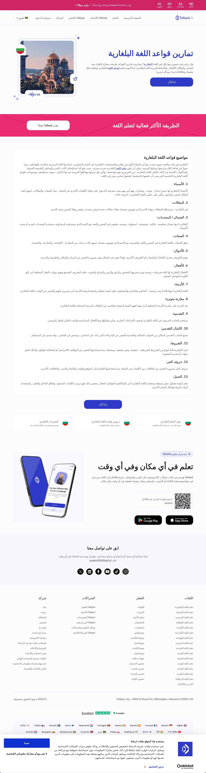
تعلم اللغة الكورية (185, 673)
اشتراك (59, 17)
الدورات (140, 612)
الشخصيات (139, 622)
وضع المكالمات (137, 637)
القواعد (141, 607)
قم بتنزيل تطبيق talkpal (175, 454)
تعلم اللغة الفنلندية (184, 648)
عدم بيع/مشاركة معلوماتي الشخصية (29, 663)
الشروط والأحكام (38, 648)
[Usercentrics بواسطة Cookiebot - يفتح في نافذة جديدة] (185, 766)
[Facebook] (98, 572)
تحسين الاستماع (137, 663)
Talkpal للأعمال (98, 17)
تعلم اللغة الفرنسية (184, 617)
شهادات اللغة (138, 658)
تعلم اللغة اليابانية (185, 668)
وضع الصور (139, 632)
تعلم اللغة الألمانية (185, 627)
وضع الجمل (139, 643)
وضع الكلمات (138, 648)
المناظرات (139, 627)
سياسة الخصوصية (38, 637)
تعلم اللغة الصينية (185, 658)
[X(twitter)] (80, 572)
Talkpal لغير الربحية (86, 622)
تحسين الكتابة (137, 678)
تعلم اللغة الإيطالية (184, 622)
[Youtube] (107, 572)
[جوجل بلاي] (148, 520)
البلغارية (148, 64)
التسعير (42, 622)
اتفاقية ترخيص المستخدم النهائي (31, 658)
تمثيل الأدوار (138, 617)
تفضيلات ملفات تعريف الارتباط (32, 643)
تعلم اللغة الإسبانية (184, 612)
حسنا (26, 743)
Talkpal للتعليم (77, 17)
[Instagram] (125, 572)
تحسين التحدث (137, 668)
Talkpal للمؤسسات (86, 617)
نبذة (44, 607)
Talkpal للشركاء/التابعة (84, 632)
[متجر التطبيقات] (179, 520)
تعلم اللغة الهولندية (184, 637)
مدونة (43, 612)
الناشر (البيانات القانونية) (35, 668)
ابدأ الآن (172, 82)
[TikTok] (116, 572)
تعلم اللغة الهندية (185, 663)
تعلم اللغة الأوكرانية (184, 632)
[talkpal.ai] (184, 18)
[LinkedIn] (89, 572)
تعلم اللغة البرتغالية (184, 678)
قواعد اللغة (114, 67)
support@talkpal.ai (100, 560)
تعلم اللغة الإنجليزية (184, 607)
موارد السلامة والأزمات (35, 653)
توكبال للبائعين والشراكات (83, 627)
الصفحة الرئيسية (132, 17)
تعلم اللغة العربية (185, 653)
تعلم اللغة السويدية (184, 643)
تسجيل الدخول (43, 17)
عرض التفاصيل (156, 766)
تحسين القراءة (137, 673)
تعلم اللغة (121, 168)
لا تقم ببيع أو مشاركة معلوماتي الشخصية (26, 753)
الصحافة (42, 617)
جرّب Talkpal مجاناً (48, 125)
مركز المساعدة (39, 632)
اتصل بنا (42, 627)
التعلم (115, 17)
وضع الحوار (139, 653)
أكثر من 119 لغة (185, 684)
